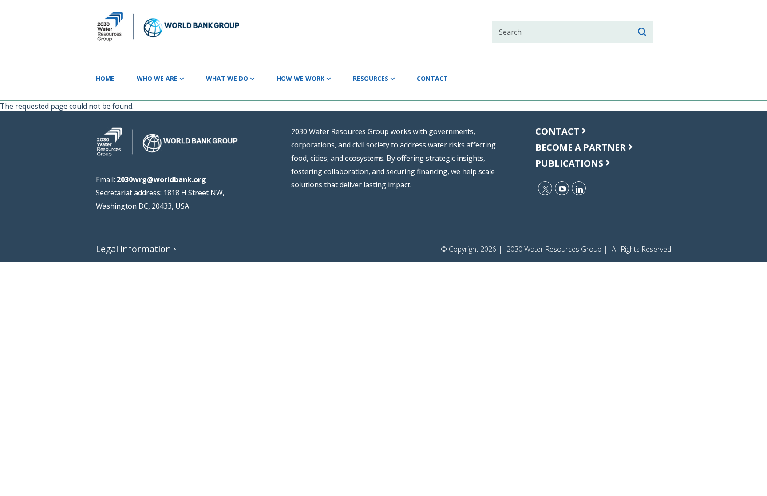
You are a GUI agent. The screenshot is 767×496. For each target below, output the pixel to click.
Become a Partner (580, 147)
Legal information (133, 249)
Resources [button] (370, 78)
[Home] (184, 26)
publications (569, 163)
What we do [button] (227, 78)
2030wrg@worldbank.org (161, 179)
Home (105, 78)
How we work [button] (300, 78)
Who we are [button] (157, 78)
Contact (432, 78)
